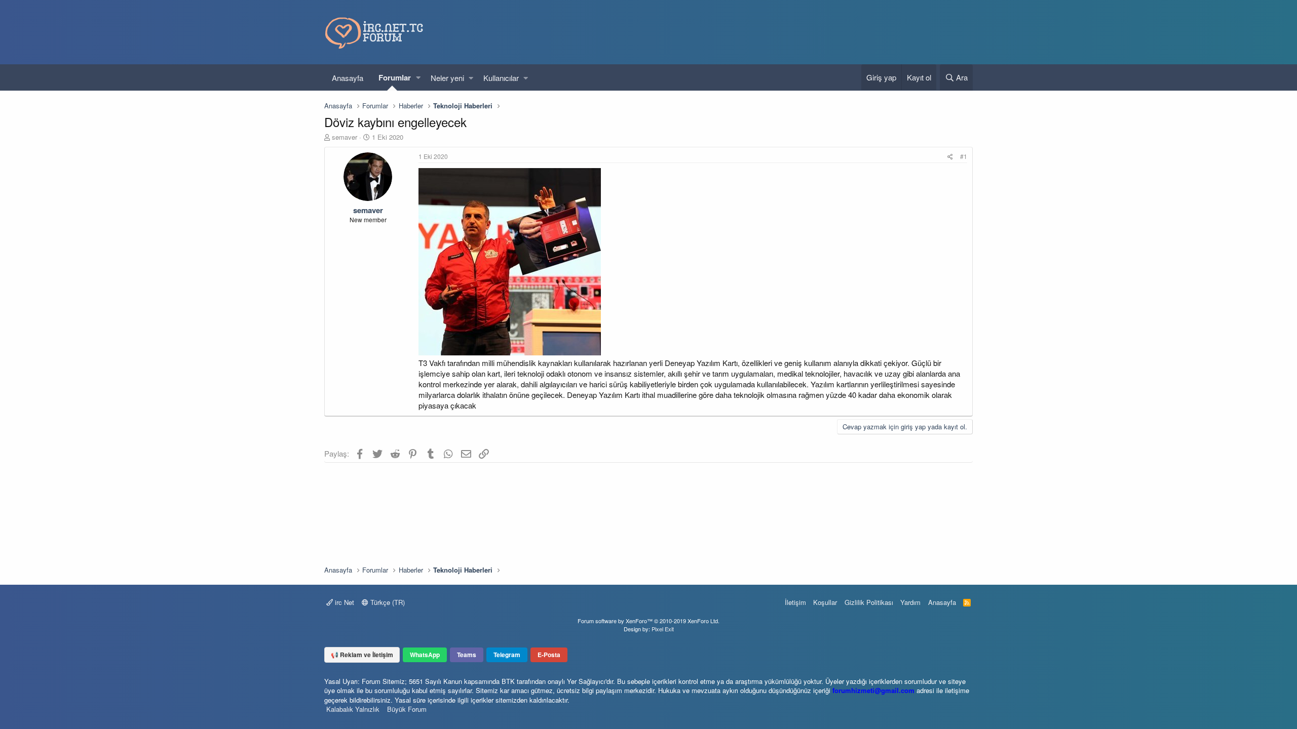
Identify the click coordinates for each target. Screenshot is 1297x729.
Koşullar (825, 602)
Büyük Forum (407, 709)
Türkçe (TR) (386, 602)
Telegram (506, 654)
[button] (418, 78)
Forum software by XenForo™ (648, 621)
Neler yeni (447, 77)
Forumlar (394, 77)
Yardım (910, 602)
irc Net (343, 602)
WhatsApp (425, 654)
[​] (692, 262)
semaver (344, 137)
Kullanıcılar (501, 77)
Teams (466, 654)
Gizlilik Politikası (869, 602)
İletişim (795, 602)
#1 (963, 156)
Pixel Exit (663, 629)
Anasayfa (347, 77)
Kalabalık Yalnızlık (352, 709)
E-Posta (549, 654)
